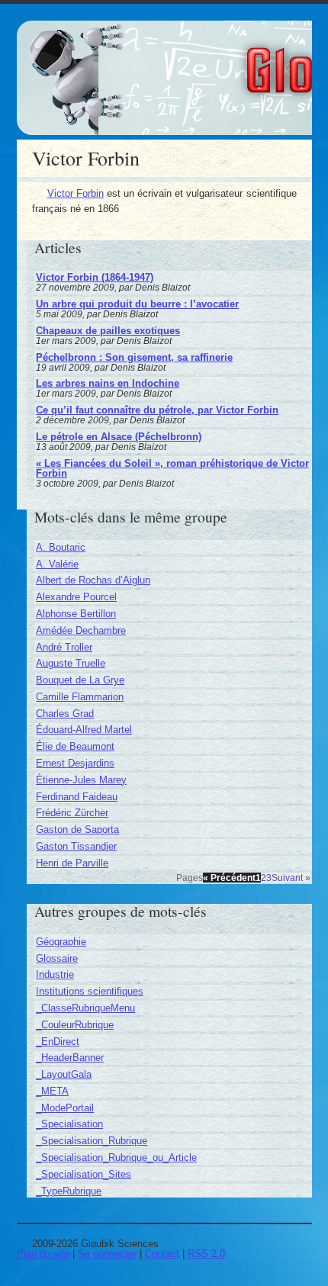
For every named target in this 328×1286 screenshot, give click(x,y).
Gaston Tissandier (76, 846)
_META (52, 1091)
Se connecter (107, 1253)
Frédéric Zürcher (72, 812)
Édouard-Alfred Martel (84, 729)
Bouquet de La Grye (80, 680)
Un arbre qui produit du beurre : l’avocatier (137, 304)
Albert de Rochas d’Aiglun (93, 580)
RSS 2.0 (206, 1253)
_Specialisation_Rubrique (91, 1140)
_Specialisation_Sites (83, 1174)
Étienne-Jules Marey (81, 780)
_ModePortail (65, 1108)
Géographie (61, 941)
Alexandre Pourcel (76, 597)
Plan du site (43, 1253)
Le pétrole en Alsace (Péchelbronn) (118, 436)
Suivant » (291, 878)
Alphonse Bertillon (76, 613)
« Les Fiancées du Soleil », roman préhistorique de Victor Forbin (172, 468)
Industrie (55, 974)
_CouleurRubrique (75, 1024)
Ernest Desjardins (75, 763)
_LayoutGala (64, 1074)
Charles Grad (65, 713)
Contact (162, 1253)
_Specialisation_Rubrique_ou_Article (116, 1157)
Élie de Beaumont (75, 746)
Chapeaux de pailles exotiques (108, 330)
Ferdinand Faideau (76, 796)
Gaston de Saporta (77, 829)
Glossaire (57, 958)
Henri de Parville (72, 863)
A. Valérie (57, 564)
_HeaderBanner (70, 1057)
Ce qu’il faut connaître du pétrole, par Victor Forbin (157, 410)
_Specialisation (69, 1124)
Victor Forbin (75, 193)
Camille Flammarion (80, 696)
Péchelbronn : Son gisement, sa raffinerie (134, 357)
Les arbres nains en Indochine (107, 383)
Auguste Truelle (70, 663)
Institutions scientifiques (89, 991)
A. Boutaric (60, 547)
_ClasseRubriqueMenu (85, 1008)
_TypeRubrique (68, 1191)
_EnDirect (57, 1041)
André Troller (64, 647)
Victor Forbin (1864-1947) (94, 277)
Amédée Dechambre (81, 630)
